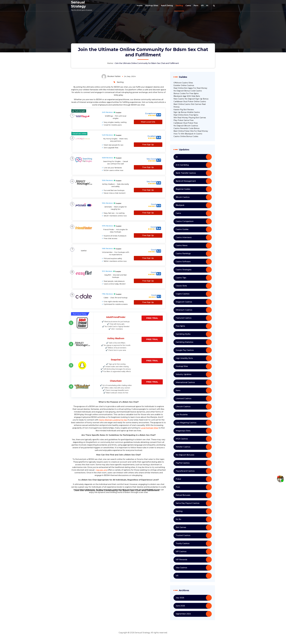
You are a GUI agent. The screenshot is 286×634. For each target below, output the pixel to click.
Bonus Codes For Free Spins (186, 93)
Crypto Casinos (183, 294)
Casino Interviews (184, 237)
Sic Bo (178, 519)
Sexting (179, 5)
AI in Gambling (182, 165)
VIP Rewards (181, 559)
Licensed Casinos (183, 398)
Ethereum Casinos (184, 310)
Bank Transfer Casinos (186, 173)
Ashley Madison (115, 338)
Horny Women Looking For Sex (113, 420)
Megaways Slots (183, 431)
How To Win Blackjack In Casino (187, 134)
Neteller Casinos (183, 447)
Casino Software (183, 262)
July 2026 (180, 598)
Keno (178, 390)
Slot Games (181, 527)
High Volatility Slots (184, 358)
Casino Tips (181, 278)
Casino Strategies (183, 270)
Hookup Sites (151, 5)
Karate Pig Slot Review (183, 110)
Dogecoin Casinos (184, 302)
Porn (196, 5)
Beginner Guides (183, 189)
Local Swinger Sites (149, 428)
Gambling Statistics (184, 342)
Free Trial (152, 318)
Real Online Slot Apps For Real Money (190, 88)
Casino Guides (182, 229)
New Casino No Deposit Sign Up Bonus (191, 99)
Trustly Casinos (183, 543)
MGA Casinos (182, 439)
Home (140, 5)
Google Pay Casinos (185, 350)
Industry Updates (183, 374)
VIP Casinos (181, 551)
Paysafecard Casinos (185, 471)
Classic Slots (181, 286)
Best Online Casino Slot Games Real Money (189, 105)
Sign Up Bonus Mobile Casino (186, 112)
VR (202, 5)
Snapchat (116, 359)
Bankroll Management (186, 181)
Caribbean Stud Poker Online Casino (189, 101)
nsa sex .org (101, 470)
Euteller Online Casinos (183, 85)
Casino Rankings (183, 253)
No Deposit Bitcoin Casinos (185, 126)
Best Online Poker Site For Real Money (190, 131)
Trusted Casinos (183, 535)
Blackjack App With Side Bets (186, 96)
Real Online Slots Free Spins (185, 115)
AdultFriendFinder (115, 317)
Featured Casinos (183, 318)
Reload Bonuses (183, 495)
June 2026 (180, 606)
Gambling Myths (183, 334)
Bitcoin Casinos (183, 197)
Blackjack (180, 205)
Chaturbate (116, 381)
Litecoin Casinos (183, 406)
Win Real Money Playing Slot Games (189, 118)
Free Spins (180, 326)
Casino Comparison (184, 221)
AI (207, 5)
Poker (178, 479)
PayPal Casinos (183, 463)
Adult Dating (167, 5)
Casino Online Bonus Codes (185, 136)
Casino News (181, 245)
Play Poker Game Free (183, 120)
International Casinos (185, 382)
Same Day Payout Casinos (188, 503)
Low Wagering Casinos (186, 423)
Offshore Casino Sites (183, 83)
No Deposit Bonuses (185, 455)
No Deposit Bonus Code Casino (187, 91)
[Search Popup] (214, 5)
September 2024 (183, 614)
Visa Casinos (181, 568)
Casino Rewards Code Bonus (186, 128)
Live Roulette (182, 415)
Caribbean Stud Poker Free (185, 123)
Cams (188, 5)
